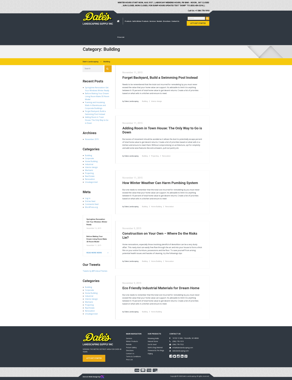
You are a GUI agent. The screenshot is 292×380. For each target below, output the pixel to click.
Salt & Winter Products (140, 21)
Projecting (155, 156)
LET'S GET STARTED (94, 358)
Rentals (159, 21)
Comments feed (91, 204)
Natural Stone (153, 341)
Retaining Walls (153, 338)
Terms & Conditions (133, 356)
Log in (87, 198)
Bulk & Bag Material (155, 347)
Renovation (166, 156)
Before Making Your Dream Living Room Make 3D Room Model (97, 96)
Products (128, 21)
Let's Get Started (198, 23)
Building (145, 101)
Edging (150, 353)
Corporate (89, 158)
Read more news (94, 253)
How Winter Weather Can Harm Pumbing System (160, 183)
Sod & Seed (152, 344)
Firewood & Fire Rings (156, 350)
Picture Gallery (131, 347)
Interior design (156, 101)
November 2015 (92, 139)
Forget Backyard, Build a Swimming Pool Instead (160, 78)
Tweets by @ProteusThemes (95, 271)
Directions (167, 21)
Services (152, 21)
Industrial (89, 164)
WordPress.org (91, 207)
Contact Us (175, 21)
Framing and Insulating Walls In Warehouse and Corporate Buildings (95, 105)
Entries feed (90, 201)
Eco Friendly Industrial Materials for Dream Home (160, 288)
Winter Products (132, 341)
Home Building (156, 207)
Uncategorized (91, 182)
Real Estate (89, 176)
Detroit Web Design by (91, 377)
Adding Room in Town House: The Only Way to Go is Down (96, 120)
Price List (120, 37)
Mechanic (89, 170)
